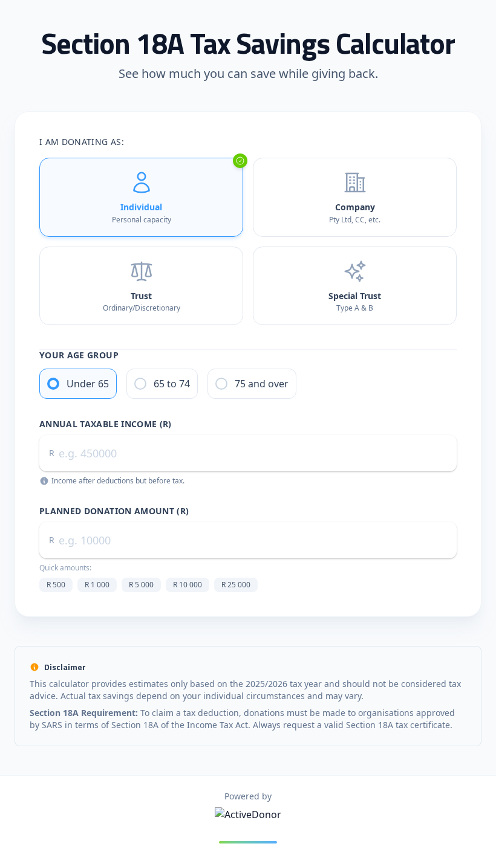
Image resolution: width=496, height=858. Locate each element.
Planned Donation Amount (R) (114, 511)
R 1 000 (97, 584)
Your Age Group (79, 355)
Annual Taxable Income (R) (105, 424)
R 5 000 (141, 584)
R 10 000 (187, 584)
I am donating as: (81, 141)
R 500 (56, 584)
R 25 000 (235, 584)
